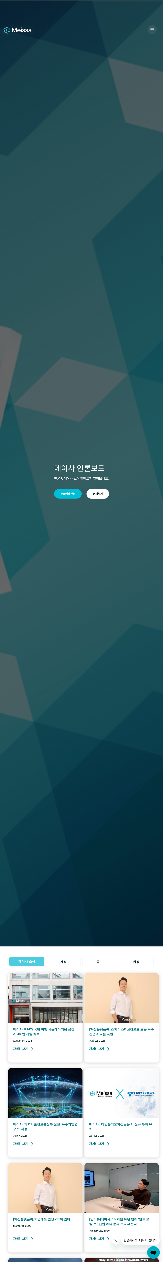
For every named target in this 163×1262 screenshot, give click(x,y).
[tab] (26, 961)
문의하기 (98, 493)
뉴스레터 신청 (67, 493)
